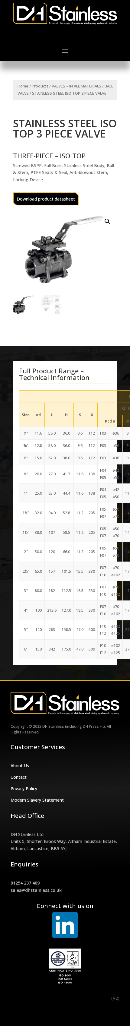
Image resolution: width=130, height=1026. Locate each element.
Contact (19, 777)
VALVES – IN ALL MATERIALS (76, 86)
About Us (20, 765)
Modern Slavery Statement (37, 800)
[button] (107, 221)
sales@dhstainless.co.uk (36, 890)
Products (40, 86)
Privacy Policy (24, 788)
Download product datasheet (46, 199)
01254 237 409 (25, 883)
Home (23, 86)
